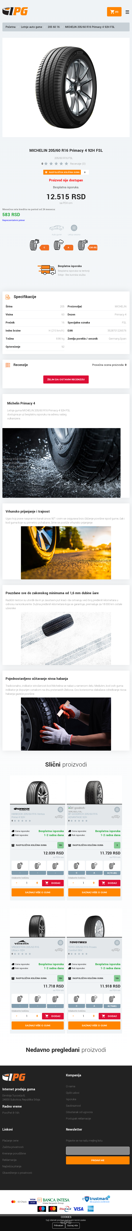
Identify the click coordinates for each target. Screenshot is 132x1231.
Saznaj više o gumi (37, 892)
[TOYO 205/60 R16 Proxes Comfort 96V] (94, 922)
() (116, 11)
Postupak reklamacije (78, 1118)
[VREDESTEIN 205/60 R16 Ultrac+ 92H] (37, 922)
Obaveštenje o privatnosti (17, 1173)
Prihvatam (58, 1225)
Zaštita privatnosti (13, 1147)
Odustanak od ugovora (79, 1112)
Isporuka (71, 1099)
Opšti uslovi (72, 1093)
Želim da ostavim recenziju (66, 379)
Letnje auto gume (31, 27)
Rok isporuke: (21, 835)
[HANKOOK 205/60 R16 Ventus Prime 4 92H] (37, 789)
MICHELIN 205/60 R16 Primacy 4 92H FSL (90, 27)
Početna (10, 27)
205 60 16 (54, 27)
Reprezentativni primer (13, 220)
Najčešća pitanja (11, 1166)
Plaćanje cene (10, 1140)
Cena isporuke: (22, 831)
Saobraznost (73, 1106)
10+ (60, 845)
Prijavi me (97, 1160)
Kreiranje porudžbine (14, 1153)
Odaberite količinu (20, 877)
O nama (70, 1086)
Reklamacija (9, 1160)
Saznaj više (72, 1225)
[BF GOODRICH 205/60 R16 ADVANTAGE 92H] (94, 789)
